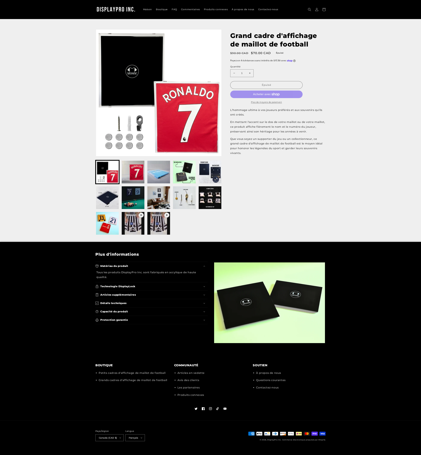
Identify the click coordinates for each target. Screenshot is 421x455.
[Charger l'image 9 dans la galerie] (184, 198)
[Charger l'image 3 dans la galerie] (159, 172)
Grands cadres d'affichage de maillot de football (133, 380)
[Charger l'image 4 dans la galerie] (184, 172)
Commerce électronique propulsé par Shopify (304, 440)
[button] (309, 9)
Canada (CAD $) (108, 437)
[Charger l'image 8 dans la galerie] (159, 198)
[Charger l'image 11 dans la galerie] (107, 223)
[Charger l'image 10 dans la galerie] (210, 198)
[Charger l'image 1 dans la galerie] (107, 172)
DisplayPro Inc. (274, 440)
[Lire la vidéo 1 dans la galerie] (133, 223)
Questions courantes (270, 380)
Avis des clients (188, 380)
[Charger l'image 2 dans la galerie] (133, 172)
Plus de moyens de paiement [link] (266, 102)
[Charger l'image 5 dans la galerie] (210, 172)
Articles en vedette (191, 372)
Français (133, 437)
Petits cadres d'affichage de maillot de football (132, 372)
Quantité (235, 66)
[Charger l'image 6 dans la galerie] (107, 198)
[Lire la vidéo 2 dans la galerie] (159, 223)
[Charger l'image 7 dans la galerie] (133, 198)
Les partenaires (188, 387)
